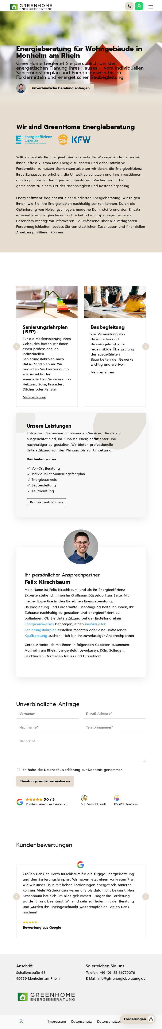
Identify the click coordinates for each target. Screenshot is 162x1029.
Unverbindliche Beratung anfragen (61, 88)
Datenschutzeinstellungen (118, 1021)
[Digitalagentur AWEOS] (21, 1021)
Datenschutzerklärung (62, 769)
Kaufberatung (36, 635)
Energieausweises (39, 624)
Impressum (57, 1021)
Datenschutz (81, 1021)
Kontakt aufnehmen (46, 502)
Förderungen (135, 1019)
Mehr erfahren (34, 397)
